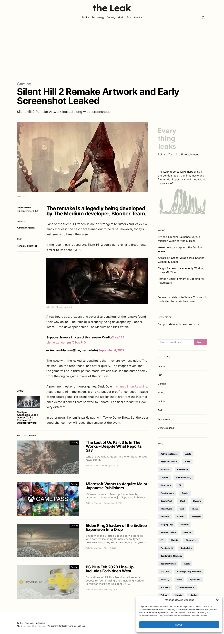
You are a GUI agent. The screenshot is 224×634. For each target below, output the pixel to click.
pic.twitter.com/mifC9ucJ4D (66, 342)
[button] (217, 600)
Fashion (162, 366)
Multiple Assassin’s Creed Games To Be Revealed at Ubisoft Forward (27, 417)
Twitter (164, 595)
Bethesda (165, 469)
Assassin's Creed (169, 461)
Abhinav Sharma (26, 227)
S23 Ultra (165, 571)
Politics (85, 17)
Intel (182, 509)
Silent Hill (32, 245)
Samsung (165, 579)
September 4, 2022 (111, 350)
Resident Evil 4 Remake (171, 556)
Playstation (191, 540)
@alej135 (117, 337)
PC (162, 540)
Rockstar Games (168, 564)
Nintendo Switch (168, 532)
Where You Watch (195, 297)
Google (185, 493)
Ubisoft (178, 595)
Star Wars (165, 587)
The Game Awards (185, 587)
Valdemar (52, 626)
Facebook (29, 623)
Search (200, 342)
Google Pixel (166, 501)
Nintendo (185, 524)
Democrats (166, 485)
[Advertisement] (112, 52)
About (136, 17)
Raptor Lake (186, 548)
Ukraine (193, 595)
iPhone (195, 509)
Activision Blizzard (169, 454)
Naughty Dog (167, 524)
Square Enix (195, 579)
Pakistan (187, 532)
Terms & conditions (76, 626)
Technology (98, 17)
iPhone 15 (165, 516)
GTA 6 (182, 501)
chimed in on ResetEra (131, 386)
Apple (188, 454)
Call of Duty (182, 469)
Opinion (162, 401)
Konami (21, 245)
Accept (179, 624)
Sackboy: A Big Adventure (189, 571)
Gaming (111, 17)
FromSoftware (167, 493)
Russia (187, 564)
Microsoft (196, 516)
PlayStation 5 (167, 548)
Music (121, 17)
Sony (179, 579)
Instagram (40, 623)
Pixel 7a (174, 540)
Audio (187, 461)
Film (129, 17)
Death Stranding (183, 477)
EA (180, 485)
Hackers (197, 501)
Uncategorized (166, 427)
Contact (62, 626)
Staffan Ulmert (92, 465)
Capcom (164, 477)
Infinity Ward (166, 509)
